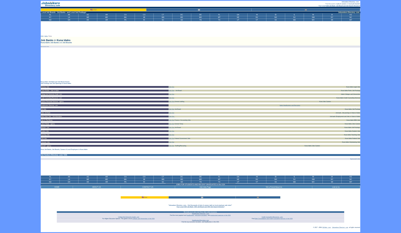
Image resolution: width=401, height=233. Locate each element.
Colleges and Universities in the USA (143, 218)
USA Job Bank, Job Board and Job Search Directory (343, 6)
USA (95, 10)
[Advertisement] (201, 28)
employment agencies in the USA (220, 215)
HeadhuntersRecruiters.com (200, 220)
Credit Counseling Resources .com (272, 217)
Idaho (46, 36)
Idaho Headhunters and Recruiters (290, 105)
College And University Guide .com (128, 217)
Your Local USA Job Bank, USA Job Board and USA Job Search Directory (200, 207)
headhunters (190, 215)
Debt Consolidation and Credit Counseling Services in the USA (274, 218)
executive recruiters (201, 215)
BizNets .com (326, 227)
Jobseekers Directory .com (340, 227)
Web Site (171, 87)
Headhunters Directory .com (200, 213)
